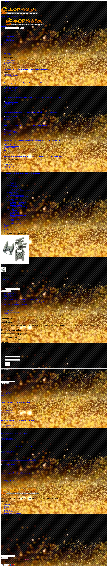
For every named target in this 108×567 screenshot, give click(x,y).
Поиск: (2, 28)
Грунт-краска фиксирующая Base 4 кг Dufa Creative (22, 173)
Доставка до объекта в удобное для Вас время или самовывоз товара (19, 299)
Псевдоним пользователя (12, 355)
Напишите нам (5, 1)
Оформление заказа (9, 40)
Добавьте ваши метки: (7, 380)
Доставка (6, 507)
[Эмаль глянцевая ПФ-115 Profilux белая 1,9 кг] (8, 465)
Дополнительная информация (12, 312)
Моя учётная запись (9, 36)
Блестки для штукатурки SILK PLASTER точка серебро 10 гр (25, 125)
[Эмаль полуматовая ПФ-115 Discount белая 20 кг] (8, 439)
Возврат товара (8, 510)
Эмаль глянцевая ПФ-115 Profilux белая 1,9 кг (16, 473)
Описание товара (8, 310)
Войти (5, 42)
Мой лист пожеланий (9, 37)
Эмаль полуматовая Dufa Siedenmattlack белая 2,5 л (18, 460)
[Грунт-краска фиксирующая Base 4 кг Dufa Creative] (11, 167)
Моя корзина (7, 39)
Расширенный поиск (9, 478)
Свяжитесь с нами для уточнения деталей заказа (14, 304)
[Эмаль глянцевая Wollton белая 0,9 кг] (8, 426)
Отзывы (6, 313)
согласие (27, 559)
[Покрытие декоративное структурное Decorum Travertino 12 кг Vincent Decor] (11, 106)
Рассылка (3, 554)
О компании (7, 504)
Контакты (6, 481)
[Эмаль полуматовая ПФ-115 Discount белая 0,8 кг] (8, 413)
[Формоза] (22, 15)
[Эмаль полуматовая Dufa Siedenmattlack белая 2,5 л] (8, 452)
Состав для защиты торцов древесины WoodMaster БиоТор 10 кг (26, 69)
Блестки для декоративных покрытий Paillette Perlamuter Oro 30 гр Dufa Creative (32, 140)
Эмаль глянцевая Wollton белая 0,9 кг (14, 434)
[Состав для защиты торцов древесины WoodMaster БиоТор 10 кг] (11, 63)
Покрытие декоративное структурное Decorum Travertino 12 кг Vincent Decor (30, 112)
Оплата (6, 509)
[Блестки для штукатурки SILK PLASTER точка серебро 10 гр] (11, 119)
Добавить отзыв (5, 279)
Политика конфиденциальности (12, 513)
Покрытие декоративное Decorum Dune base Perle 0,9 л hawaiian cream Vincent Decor (33, 97)
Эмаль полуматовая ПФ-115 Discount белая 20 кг (17, 447)
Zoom (2, 265)
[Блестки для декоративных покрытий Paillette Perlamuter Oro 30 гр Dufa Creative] (11, 134)
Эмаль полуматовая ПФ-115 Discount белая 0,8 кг (18, 420)
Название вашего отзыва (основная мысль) (17, 358)
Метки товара (7, 315)
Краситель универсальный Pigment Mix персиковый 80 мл (24, 83)
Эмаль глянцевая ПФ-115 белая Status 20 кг (16, 402)
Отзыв (7, 361)
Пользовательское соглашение (12, 511)
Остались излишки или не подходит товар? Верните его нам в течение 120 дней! (22, 302)
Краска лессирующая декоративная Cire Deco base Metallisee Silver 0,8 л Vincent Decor (33, 156)
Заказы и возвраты (9, 480)
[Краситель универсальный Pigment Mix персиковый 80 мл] (11, 77)
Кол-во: (3, 289)
